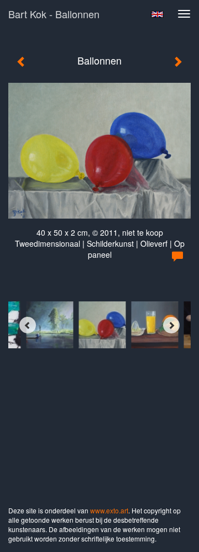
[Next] (171, 325)
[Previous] (27, 325)
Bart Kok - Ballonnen (54, 14)
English (157, 14)
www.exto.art (109, 510)
